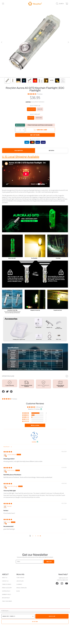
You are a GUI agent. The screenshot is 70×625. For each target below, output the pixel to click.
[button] (3, 4)
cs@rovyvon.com (63, 578)
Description (19, 150)
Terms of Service (6, 584)
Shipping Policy (6, 591)
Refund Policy (6, 598)
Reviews (51, 150)
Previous (2, 42)
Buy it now (35, 135)
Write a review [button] (35, 425)
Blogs (18, 591)
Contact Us (5, 581)
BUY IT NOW (35, 621)
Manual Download (21, 588)
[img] (8, 452)
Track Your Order (7, 601)
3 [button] (35, 536)
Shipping (28, 102)
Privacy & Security (7, 588)
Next (68, 42)
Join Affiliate (20, 581)
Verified (34, 442)
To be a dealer (20, 577)
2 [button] (32, 536)
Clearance (19, 584)
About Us (4, 577)
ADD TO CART (52, 616)
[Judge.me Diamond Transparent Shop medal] (34, 435)
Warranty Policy (6, 594)
